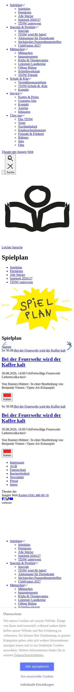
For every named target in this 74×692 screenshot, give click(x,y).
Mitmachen (17, 49)
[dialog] (37, 650)
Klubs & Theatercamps (33, 60)
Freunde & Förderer (31, 134)
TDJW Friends (27, 75)
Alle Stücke (25, 16)
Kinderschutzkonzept (32, 130)
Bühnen (23, 137)
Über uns (16, 115)
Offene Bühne (27, 67)
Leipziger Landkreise (32, 64)
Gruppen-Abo (27, 100)
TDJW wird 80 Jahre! (32, 34)
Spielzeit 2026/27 (29, 19)
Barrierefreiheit (19, 473)
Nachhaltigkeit (27, 126)
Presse (14, 481)
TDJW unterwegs (29, 23)
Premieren (24, 12)
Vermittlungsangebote (32, 82)
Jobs (21, 141)
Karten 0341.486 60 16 (33, 495)
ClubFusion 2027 (29, 45)
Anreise (23, 108)
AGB (13, 466)
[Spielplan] (37, 329)
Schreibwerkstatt (29, 71)
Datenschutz (18, 470)
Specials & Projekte (22, 27)
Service (15, 93)
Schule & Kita (19, 78)
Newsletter (17, 477)
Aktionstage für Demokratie (36, 38)
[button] (69, 346)
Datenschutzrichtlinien (28, 655)
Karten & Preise (28, 97)
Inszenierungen (28, 56)
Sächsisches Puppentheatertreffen (39, 42)
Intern (13, 484)
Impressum (17, 462)
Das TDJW (25, 119)
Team (21, 123)
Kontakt (23, 89)
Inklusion (24, 111)
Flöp (21, 145)
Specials (23, 31)
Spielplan (16, 5)
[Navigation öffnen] (3, 172)
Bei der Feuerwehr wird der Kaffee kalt (39, 350)
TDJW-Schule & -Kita (32, 86)
